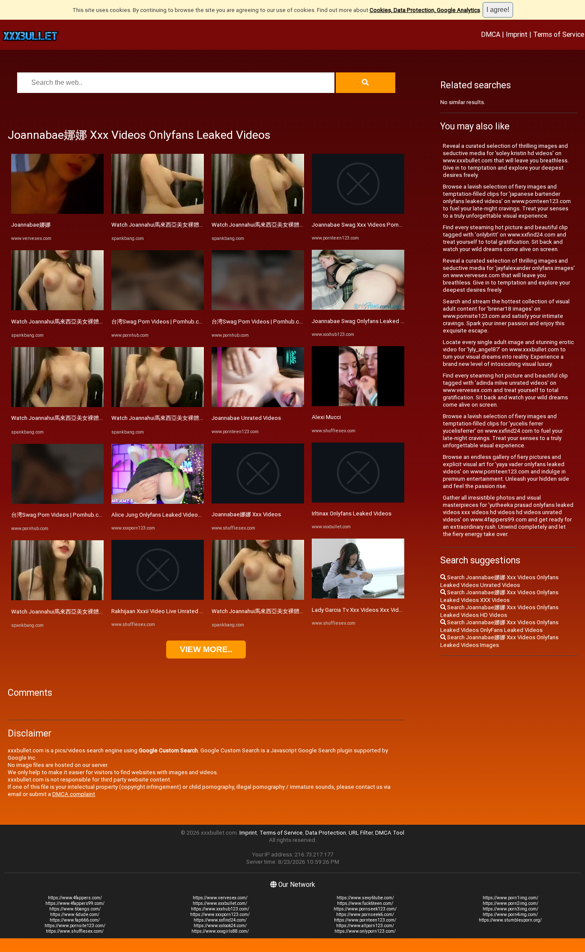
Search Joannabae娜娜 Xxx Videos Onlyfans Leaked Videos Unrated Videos (499, 581)
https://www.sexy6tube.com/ (365, 898)
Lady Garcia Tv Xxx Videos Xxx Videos (360, 610)
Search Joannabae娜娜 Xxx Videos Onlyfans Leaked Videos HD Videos (499, 611)
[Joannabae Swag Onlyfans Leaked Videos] (358, 307)
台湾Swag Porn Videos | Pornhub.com (59, 514)
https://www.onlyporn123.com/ (365, 931)
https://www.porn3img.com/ (510, 909)
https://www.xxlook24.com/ (220, 925)
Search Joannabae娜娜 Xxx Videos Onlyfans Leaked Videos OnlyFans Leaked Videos (499, 626)
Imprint (517, 34)
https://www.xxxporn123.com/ (220, 914)
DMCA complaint (73, 794)
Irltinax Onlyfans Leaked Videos (351, 513)
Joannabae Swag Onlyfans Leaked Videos (365, 321)
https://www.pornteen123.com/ (365, 920)
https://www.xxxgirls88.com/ (220, 931)
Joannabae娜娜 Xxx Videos (246, 514)
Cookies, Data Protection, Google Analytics (425, 10)
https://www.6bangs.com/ (75, 909)
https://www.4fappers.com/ (75, 898)
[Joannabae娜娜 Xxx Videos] (258, 501)
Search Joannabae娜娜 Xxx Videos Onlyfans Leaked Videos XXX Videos (499, 596)
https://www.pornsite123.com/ (75, 925)
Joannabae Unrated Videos (246, 418)
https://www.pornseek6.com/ (365, 914)
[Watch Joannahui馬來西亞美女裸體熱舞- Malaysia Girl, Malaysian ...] (57, 308)
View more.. (206, 649)
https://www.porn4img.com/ (510, 914)
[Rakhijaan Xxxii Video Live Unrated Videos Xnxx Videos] (157, 598)
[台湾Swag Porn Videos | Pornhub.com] (57, 502)
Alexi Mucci (326, 417)
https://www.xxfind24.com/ (220, 920)
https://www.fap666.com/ (75, 920)
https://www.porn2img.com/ (510, 903)
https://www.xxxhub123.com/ (220, 909)
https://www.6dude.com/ (74, 914)
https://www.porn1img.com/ (510, 898)
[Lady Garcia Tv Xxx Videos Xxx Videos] (358, 596)
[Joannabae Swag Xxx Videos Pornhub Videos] (358, 212)
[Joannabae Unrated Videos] (258, 405)
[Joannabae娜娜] (57, 212)
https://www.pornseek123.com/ (365, 909)
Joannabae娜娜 (31, 224)
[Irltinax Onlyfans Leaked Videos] (358, 500)
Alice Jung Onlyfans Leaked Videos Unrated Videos (176, 514)
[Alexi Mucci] (358, 404)
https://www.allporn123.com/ (365, 925)
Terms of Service (558, 34)
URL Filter (361, 832)
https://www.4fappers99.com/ (74, 903)
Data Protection (325, 832)
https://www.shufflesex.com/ (75, 931)
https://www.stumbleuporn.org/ (510, 920)
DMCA (490, 34)
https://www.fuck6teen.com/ (365, 903)
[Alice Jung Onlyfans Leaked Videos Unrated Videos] (157, 502)
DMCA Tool (389, 832)
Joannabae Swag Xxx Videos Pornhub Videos (369, 224)
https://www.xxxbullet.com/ (220, 903)
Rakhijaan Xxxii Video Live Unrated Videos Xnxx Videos (181, 611)
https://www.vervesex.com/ (220, 898)
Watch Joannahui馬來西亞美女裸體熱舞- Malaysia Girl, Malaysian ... (94, 321)
